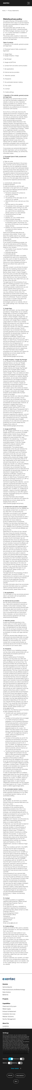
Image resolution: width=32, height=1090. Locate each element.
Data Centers (7, 992)
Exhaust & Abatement (9, 1011)
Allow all (10, 1075)
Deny (16, 1081)
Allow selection (20, 1075)
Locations (6, 1026)
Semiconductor (7, 987)
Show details (15, 1068)
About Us (6, 1023)
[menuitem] (6, 3)
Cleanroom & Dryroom (9, 1006)
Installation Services (9, 1014)
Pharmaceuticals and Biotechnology (14, 989)
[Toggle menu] (28, 3)
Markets (5, 984)
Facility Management (9, 1019)
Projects (5, 999)
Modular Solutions (8, 1016)
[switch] (22, 1059)
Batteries (5, 994)
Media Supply (7, 1009)
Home (4, 10)
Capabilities (6, 1003)
